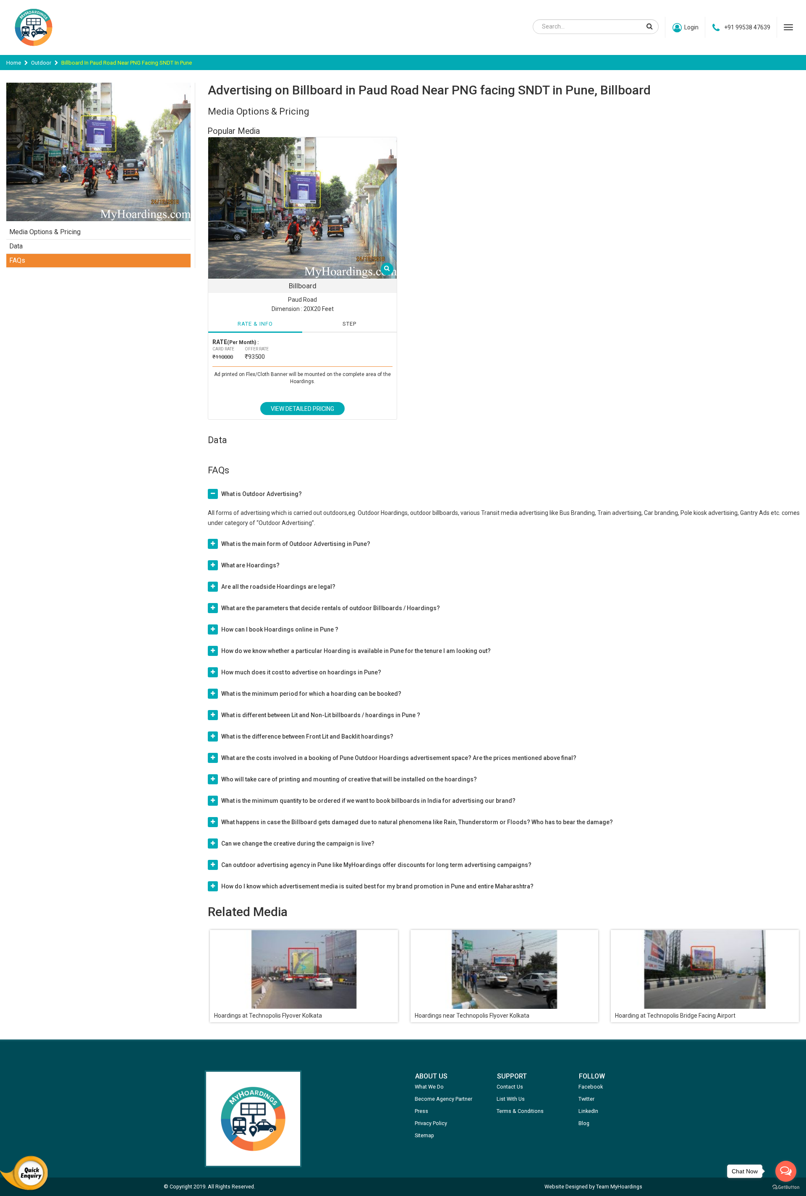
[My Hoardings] (33, 50)
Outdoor (41, 63)
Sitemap (424, 1135)
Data (16, 246)
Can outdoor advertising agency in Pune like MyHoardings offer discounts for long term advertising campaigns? (376, 865)
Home (13, 63)
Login (691, 27)
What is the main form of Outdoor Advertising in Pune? (295, 544)
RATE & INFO (255, 324)
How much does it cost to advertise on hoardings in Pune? (301, 672)
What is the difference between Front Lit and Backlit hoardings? (307, 736)
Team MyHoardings (619, 1186)
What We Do (429, 1087)
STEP (349, 324)
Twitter (586, 1099)
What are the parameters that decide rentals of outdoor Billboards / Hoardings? (330, 608)
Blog (583, 1123)
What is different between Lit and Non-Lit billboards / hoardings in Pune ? (320, 715)
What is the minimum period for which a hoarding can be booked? (311, 693)
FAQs (17, 260)
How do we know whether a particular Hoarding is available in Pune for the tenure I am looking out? (356, 651)
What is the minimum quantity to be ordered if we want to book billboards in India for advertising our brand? (368, 800)
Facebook (590, 1087)
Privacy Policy (431, 1123)
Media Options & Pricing (45, 232)
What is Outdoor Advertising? (261, 494)
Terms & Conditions (520, 1111)
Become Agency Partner (443, 1099)
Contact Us (510, 1087)
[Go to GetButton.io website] (785, 1187)
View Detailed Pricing (302, 408)
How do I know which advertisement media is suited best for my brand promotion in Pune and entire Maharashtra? (377, 886)
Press (421, 1111)
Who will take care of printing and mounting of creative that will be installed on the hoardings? (349, 779)
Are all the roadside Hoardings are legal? (278, 586)
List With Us (511, 1099)
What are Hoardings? (250, 565)
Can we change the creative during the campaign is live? (297, 843)
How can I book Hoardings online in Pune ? (279, 629)
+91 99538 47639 (747, 27)
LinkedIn (588, 1111)
